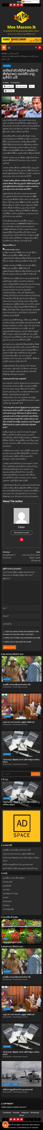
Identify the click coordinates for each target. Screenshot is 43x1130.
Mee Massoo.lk (21, 27)
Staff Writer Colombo (21, 687)
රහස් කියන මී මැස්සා (10, 893)
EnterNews (22, 1127)
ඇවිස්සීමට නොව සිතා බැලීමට (14, 878)
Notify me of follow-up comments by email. (22, 638)
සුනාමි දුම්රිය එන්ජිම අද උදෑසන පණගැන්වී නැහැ (20, 868)
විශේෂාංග (6, 905)
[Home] (4, 47)
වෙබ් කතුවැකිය (8, 909)
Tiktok (21, 1115)
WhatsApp (34, 1112)
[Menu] (9, 47)
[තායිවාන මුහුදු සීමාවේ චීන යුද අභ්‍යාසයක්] (21, 794)
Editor (7, 83)
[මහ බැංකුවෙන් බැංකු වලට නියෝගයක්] (21, 932)
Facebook (7, 1112)
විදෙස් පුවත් (15, 801)
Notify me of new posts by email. (18, 642)
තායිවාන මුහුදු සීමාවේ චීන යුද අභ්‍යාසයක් (19, 804)
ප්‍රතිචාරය (7, 578)
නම (5, 608)
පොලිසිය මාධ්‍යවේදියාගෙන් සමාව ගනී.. (17, 685)
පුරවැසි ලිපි (7, 886)
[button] (9, 47)
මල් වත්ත (6, 889)
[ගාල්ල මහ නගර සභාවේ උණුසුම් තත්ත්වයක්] (21, 706)
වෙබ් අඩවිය (7, 624)
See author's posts (21, 532)
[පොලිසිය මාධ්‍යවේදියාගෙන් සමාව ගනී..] (21, 669)
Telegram (25, 1112)
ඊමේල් (6, 616)
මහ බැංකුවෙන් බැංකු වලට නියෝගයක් (18, 942)
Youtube (16, 1112)
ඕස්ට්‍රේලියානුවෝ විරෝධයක (9, 555)
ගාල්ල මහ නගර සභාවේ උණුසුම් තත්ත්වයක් (18, 722)
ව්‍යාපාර (5, 897)
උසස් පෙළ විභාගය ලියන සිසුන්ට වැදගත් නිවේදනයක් (31, 556)
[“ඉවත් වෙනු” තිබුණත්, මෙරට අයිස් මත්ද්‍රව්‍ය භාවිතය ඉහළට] (21, 744)
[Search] (36, 48)
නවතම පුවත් (7, 66)
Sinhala (28, 1)
